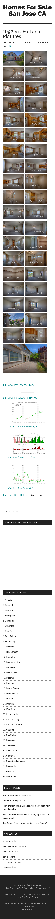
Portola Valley (12, 714)
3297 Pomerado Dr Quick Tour (17, 795)
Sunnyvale (11, 766)
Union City (11, 771)
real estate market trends (14, 846)
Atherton (9, 600)
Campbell (9, 621)
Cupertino (9, 626)
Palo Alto (10, 709)
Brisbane (9, 610)
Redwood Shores (14, 724)
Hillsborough (12, 652)
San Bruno (11, 730)
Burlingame (10, 615)
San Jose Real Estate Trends (20, 397)
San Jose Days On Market (20, 488)
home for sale (9, 841)
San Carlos (11, 735)
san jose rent (9, 857)
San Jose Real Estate (15, 495)
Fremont (10, 646)
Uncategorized (9, 867)
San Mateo (11, 745)
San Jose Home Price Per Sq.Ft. (23, 426)
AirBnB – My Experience (14, 800)
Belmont (9, 605)
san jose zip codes (12, 862)
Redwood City (12, 719)
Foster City (10, 641)
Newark (9, 698)
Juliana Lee (19, 885)
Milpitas (10, 683)
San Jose (10, 740)
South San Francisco (15, 761)
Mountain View (13, 693)
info (11, 46)
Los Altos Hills (13, 662)
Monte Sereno (12, 688)
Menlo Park (11, 672)
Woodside (11, 776)
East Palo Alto (11, 636)
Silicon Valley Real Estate (35, 903)
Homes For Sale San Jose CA (27, 10)
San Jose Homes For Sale (18, 384)
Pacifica (10, 704)
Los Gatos (11, 667)
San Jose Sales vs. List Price (21, 457)
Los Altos (10, 657)
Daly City (9, 631)
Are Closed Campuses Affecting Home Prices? (25, 823)
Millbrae (10, 678)
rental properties (10, 851)
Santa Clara (11, 750)
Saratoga (10, 756)
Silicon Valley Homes (14, 903)
